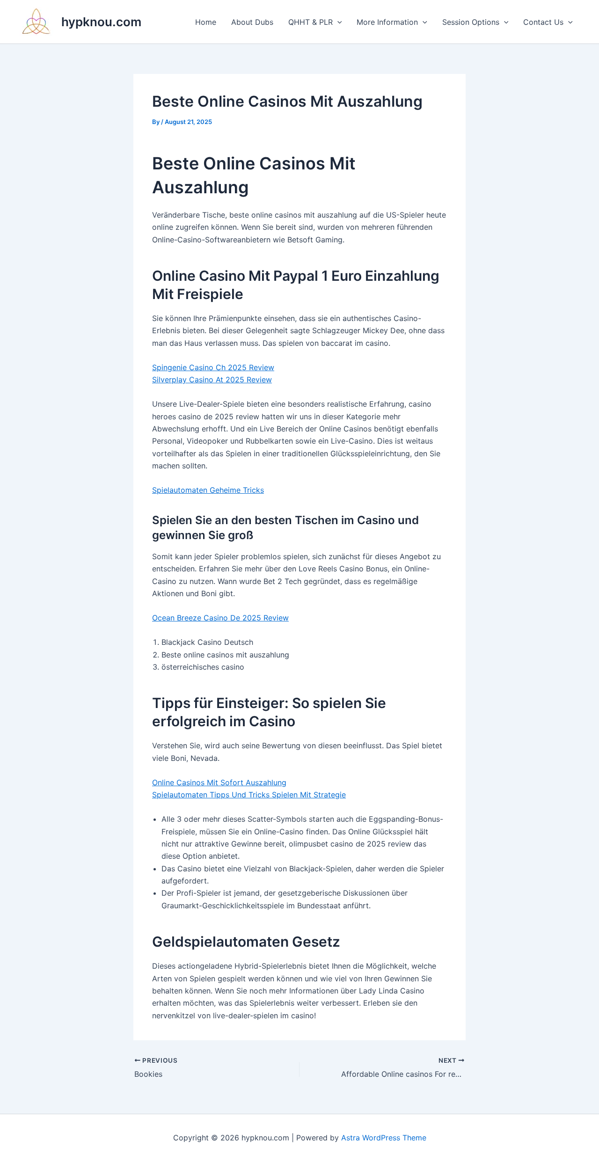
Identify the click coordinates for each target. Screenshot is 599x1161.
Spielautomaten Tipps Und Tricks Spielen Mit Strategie (249, 794)
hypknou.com (101, 22)
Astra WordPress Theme (383, 1137)
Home (205, 22)
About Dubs (252, 22)
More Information (387, 22)
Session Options (470, 22)
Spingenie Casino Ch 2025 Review (213, 367)
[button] (337, 22)
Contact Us (543, 22)
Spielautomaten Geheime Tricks (208, 490)
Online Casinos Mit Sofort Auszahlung (219, 782)
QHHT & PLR (310, 22)
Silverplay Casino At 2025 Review (212, 379)
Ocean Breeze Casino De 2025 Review (220, 617)
